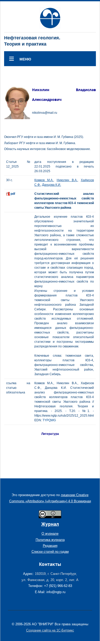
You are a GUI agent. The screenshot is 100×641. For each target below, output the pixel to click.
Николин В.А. (67, 180)
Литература (50, 434)
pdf (13, 194)
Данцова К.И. (51, 185)
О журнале (50, 533)
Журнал (50, 524)
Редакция (50, 546)
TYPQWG (49, 420)
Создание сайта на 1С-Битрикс (50, 630)
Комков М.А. (43, 180)
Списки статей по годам (50, 552)
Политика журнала (50, 540)
